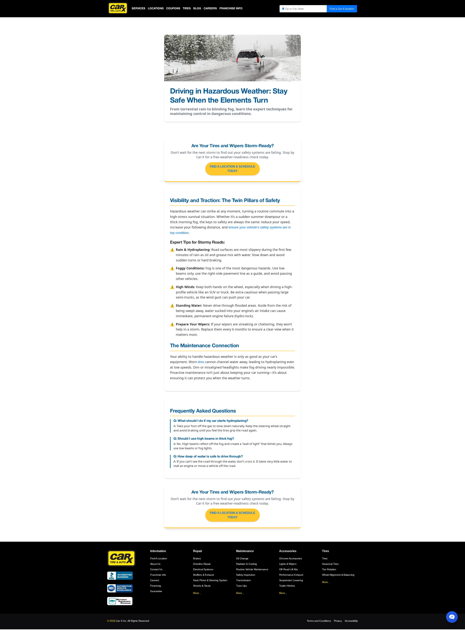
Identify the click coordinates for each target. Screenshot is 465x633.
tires (201, 362)
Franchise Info (230, 8)
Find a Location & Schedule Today (232, 168)
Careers (210, 8)
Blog (197, 8)
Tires (187, 8)
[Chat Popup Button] (452, 617)
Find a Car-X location (342, 8)
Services (138, 8)
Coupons (173, 8)
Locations (156, 8)
